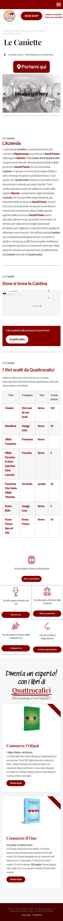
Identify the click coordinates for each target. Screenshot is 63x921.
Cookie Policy (37, 915)
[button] (58, 4)
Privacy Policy (26, 915)
